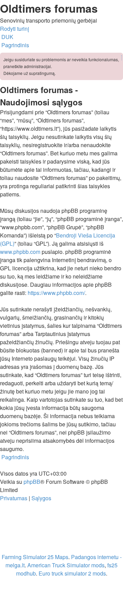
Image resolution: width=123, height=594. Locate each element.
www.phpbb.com (20, 252)
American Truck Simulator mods (66, 565)
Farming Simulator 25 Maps (35, 557)
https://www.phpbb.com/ (56, 293)
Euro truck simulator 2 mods (72, 573)
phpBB (32, 482)
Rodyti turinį (14, 29)
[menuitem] (6, 37)
